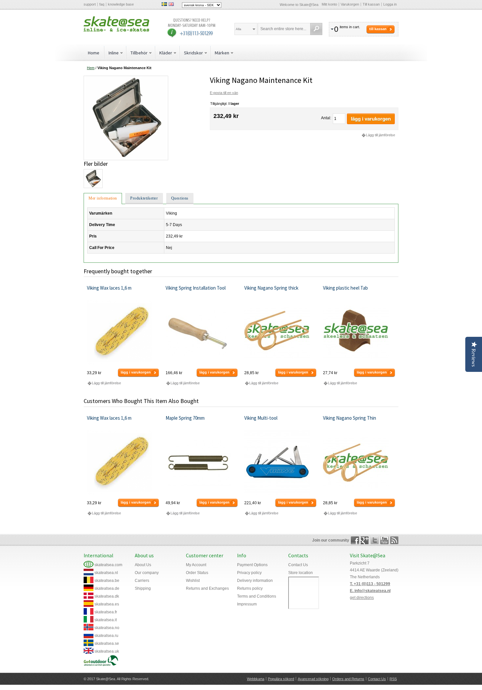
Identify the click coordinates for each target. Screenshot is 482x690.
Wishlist (193, 580)
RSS (393, 679)
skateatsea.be (106, 580)
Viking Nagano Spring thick (271, 288)
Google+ (365, 540)
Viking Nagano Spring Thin (349, 418)
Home (93, 53)
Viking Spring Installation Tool (196, 288)
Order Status (197, 572)
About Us (143, 565)
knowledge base (121, 4)
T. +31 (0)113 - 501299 (370, 584)
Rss (394, 540)
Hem (90, 68)
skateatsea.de (106, 588)
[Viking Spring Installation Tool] (202, 332)
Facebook (355, 540)
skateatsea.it (105, 620)
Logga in (390, 4)
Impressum (247, 604)
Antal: (326, 118)
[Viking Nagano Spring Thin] (359, 462)
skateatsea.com (108, 565)
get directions (362, 597)
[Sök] (316, 29)
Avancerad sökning (313, 679)
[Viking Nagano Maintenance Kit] (126, 78)
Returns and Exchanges (207, 588)
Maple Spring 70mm (185, 418)
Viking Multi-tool (260, 418)
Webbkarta (255, 679)
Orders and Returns (348, 679)
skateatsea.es (106, 604)
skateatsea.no (106, 627)
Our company (147, 572)
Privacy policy (249, 572)
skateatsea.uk (106, 651)
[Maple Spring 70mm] (202, 462)
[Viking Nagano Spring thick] (280, 332)
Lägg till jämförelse (380, 135)
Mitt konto (329, 4)
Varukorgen (350, 4)
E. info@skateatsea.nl (370, 590)
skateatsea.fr (105, 612)
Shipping (143, 588)
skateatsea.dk (106, 596)
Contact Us (298, 565)
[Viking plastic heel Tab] (359, 332)
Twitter (375, 540)
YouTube (384, 540)
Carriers (142, 580)
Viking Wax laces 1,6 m (109, 288)
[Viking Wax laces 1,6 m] (123, 332)
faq (101, 4)
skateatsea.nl (106, 572)
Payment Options (252, 565)
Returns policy (250, 588)
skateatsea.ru (106, 635)
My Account (196, 565)
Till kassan (371, 4)
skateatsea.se (106, 643)
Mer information (103, 198)
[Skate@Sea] (116, 23)
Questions (180, 198)
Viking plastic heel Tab (345, 288)
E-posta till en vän (224, 93)
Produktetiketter (144, 198)
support (90, 4)
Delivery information (255, 580)
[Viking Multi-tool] (280, 462)
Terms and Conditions (256, 596)
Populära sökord (281, 679)
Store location (300, 572)
